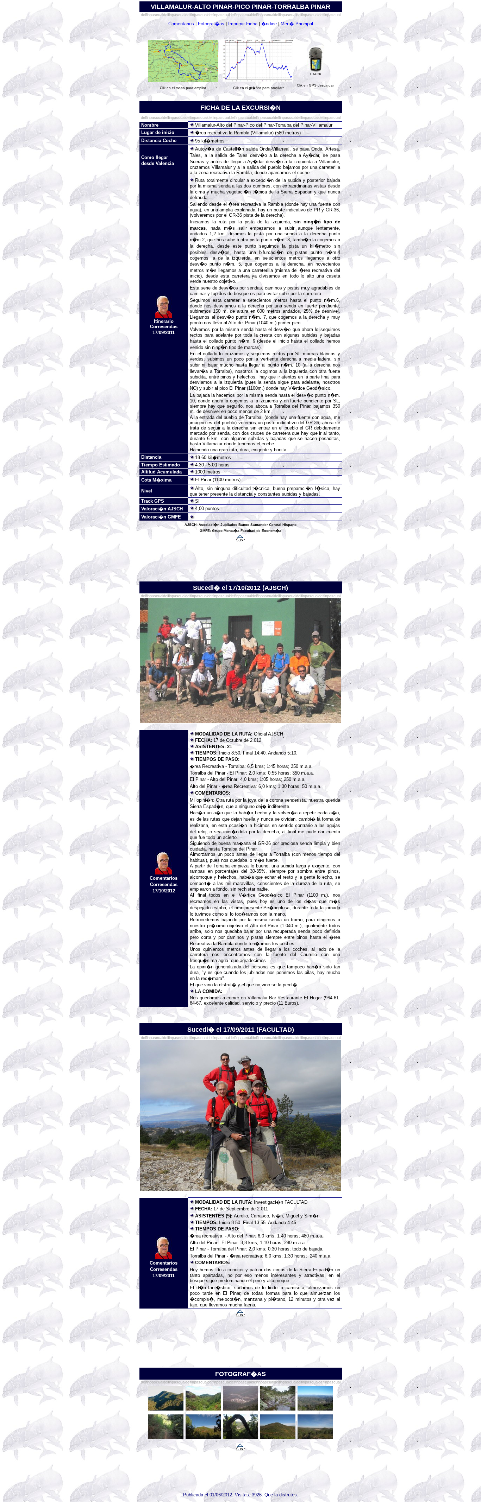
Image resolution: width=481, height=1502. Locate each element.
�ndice (269, 23)
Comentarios (181, 23)
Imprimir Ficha (242, 23)
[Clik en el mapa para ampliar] (183, 81)
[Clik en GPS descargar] (315, 71)
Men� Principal (297, 23)
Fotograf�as (211, 23)
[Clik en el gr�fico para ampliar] (258, 80)
